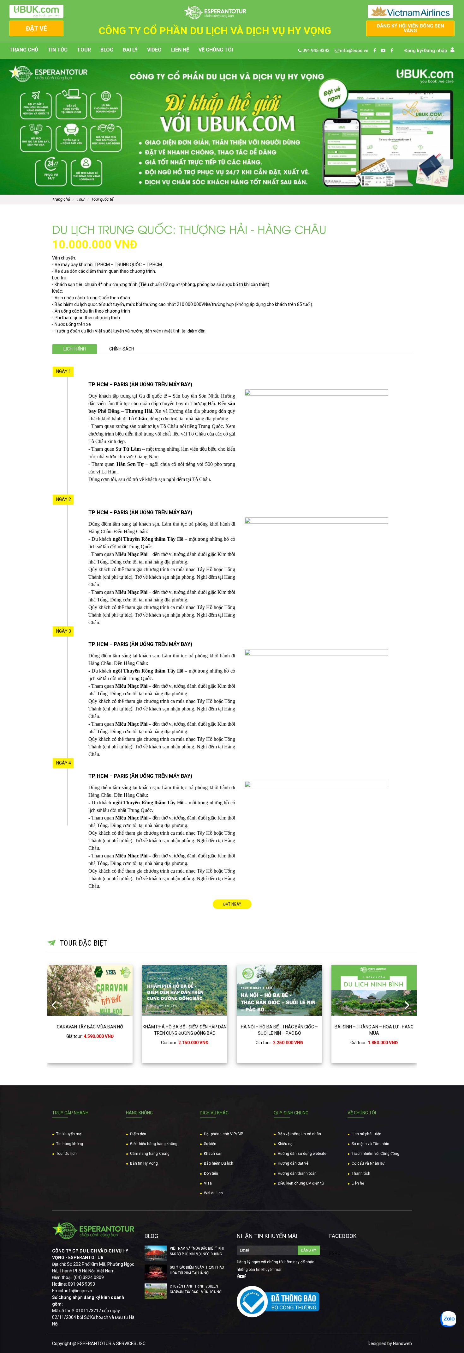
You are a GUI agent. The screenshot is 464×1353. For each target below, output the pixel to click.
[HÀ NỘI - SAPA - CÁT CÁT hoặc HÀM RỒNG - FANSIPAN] (374, 990)
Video (154, 49)
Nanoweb (402, 1343)
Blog (106, 49)
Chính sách (121, 348)
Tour (84, 49)
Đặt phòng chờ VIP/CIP (223, 1134)
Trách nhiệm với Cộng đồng (375, 1153)
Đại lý (130, 49)
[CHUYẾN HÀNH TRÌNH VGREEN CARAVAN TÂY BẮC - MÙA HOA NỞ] (156, 1291)
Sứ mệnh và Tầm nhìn (370, 1144)
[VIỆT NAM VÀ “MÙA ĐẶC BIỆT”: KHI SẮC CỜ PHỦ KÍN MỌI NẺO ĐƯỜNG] (156, 1253)
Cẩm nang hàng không (150, 1153)
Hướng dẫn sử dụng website (302, 1153)
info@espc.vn (353, 50)
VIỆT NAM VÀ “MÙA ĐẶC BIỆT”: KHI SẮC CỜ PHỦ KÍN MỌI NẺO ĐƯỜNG (197, 1251)
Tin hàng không (69, 1144)
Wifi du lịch (213, 1193)
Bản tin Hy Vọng (144, 1163)
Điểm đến (138, 1134)
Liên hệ (180, 49)
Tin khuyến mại (69, 1134)
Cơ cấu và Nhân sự (368, 1163)
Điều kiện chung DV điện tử (301, 1183)
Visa (208, 1183)
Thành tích (361, 1173)
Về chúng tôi (216, 49)
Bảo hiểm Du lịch (218, 1163)
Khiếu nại (286, 1144)
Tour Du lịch (66, 1153)
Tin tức (58, 49)
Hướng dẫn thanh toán (297, 1173)
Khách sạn (213, 1153)
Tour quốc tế (102, 199)
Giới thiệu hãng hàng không (153, 1144)
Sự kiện (210, 1144)
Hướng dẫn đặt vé (293, 1163)
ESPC (334, 1253)
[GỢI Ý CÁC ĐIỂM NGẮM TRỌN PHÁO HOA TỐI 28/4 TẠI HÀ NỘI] (156, 1272)
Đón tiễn (211, 1173)
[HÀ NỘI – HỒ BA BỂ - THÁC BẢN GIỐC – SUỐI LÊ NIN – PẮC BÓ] (184, 990)
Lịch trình (74, 348)
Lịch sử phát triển (366, 1134)
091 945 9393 (315, 50)
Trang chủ (23, 49)
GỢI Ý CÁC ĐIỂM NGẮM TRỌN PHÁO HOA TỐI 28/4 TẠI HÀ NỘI (197, 1270)
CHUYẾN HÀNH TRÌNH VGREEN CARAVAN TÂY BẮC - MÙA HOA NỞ (195, 1289)
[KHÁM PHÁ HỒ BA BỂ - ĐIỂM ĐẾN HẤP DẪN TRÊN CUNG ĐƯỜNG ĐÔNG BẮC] (90, 990)
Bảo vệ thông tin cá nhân (299, 1134)
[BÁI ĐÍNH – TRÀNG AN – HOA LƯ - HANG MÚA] (279, 990)
